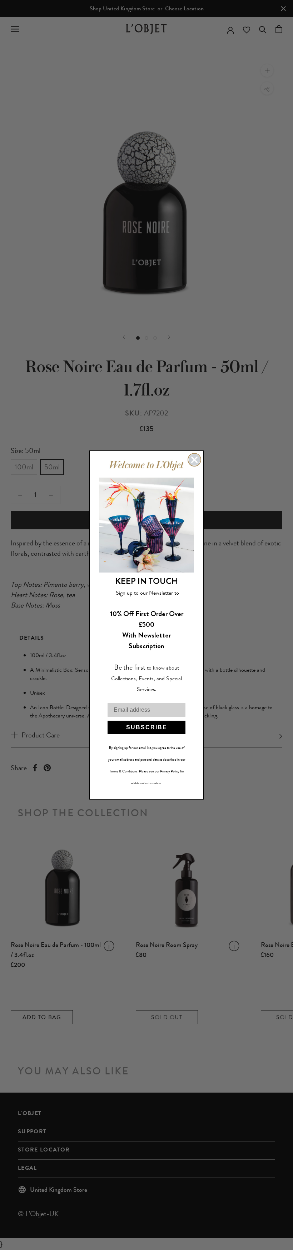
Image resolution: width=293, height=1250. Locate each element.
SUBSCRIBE (146, 727)
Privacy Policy (169, 771)
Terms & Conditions (123, 771)
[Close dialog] (194, 459)
